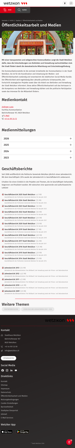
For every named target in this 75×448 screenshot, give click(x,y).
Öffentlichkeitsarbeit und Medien (14, 396)
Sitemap (4, 385)
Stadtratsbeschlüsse (11, 309)
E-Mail (6, 116)
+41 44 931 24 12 (10, 119)
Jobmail (4, 414)
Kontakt (4, 381)
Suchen (24, 10)
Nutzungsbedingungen (10, 399)
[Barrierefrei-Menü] (65, 3)
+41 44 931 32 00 (11, 347)
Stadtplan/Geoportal (9, 410)
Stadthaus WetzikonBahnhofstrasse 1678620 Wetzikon (13, 339)
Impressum (5, 389)
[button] (9, 10)
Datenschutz (6, 392)
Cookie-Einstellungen (9, 403)
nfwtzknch (12, 351)
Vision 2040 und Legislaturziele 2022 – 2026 (37, 309)
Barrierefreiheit (7, 407)
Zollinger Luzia (7, 107)
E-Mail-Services (7, 418)
